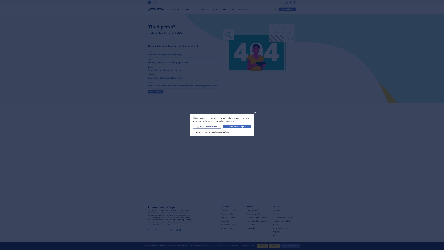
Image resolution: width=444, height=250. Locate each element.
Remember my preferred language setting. (212, 132)
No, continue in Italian (208, 127)
